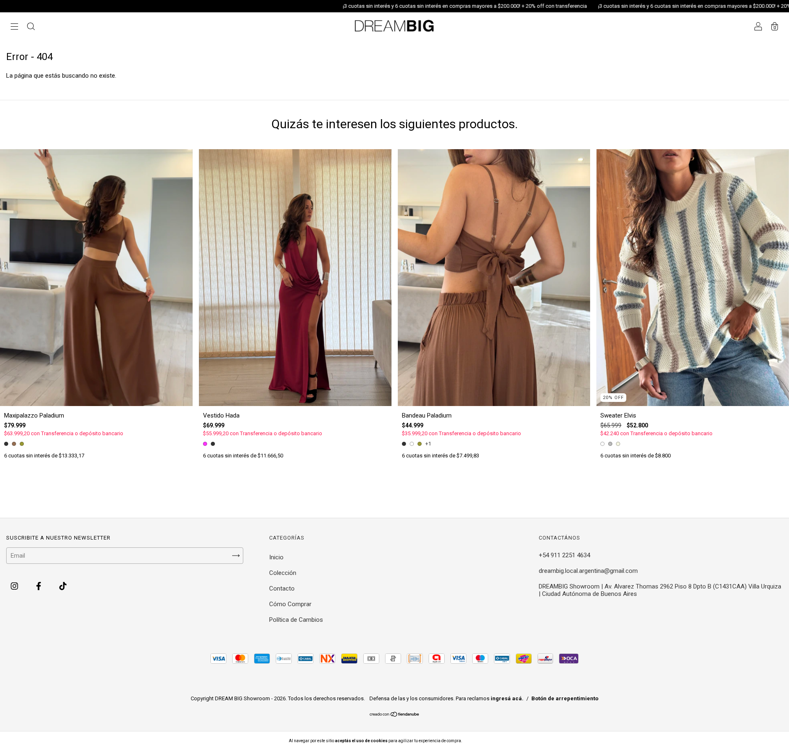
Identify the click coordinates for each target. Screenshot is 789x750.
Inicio (276, 557)
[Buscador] (31, 27)
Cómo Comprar (290, 604)
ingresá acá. (507, 698)
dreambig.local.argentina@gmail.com (588, 571)
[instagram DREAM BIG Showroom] (15, 586)
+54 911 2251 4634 (564, 555)
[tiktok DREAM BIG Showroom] (63, 586)
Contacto (282, 588)
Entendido (484, 741)
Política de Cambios (296, 619)
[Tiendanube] (394, 715)
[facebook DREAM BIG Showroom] (39, 586)
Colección (282, 573)
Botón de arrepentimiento (564, 698)
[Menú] (14, 27)
